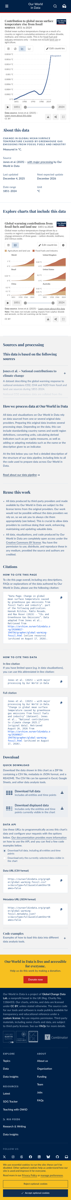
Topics (6, 1061)
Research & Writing (14, 1126)
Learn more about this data (18, 115)
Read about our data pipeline (20, 475)
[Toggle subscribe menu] (64, 6)
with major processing (40, 162)
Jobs (39, 1092)
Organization (44, 1069)
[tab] (8, 48)
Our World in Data (35, 6)
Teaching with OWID (15, 1109)
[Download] (48, 117)
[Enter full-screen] (63, 117)
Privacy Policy (29, 1175)
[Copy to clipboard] (57, 598)
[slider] (25, 107)
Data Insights (10, 1076)
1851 (17, 107)
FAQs (42, 1026)
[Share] (56, 117)
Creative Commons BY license (23, 542)
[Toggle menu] (7, 6)
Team (40, 1084)
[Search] (55, 6)
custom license (11, 1018)
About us (42, 1061)
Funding (41, 1076)
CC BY (8, 119)
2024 (62, 107)
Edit (57, 48)
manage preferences (52, 1175)
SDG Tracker (10, 1101)
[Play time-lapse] (8, 107)
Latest (6, 1093)
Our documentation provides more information (39, 837)
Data (6, 1069)
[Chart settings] (63, 245)
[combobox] (55, 6)
